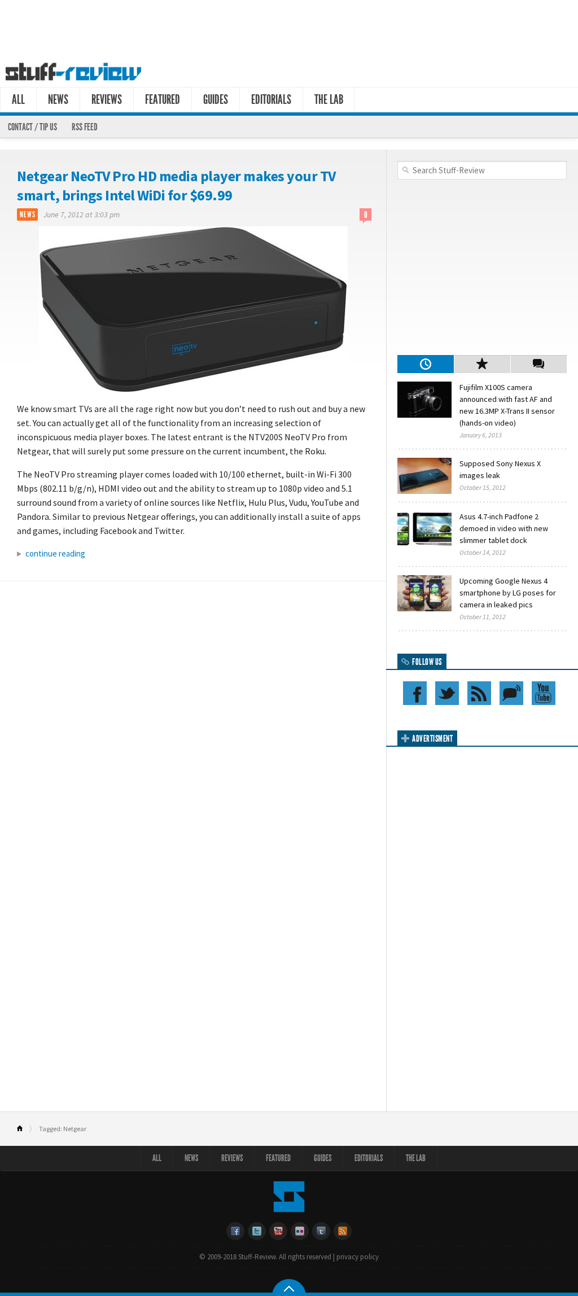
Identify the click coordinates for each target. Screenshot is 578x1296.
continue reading (55, 553)
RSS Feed (85, 127)
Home (24, 1129)
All (18, 99)
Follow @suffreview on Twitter (447, 693)
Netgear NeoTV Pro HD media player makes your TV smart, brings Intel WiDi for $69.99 (176, 185)
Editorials (271, 99)
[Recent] (425, 364)
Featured (162, 99)
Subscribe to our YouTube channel (543, 693)
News (58, 99)
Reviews (106, 99)
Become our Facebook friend (415, 693)
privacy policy (357, 1257)
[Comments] (538, 364)
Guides (215, 99)
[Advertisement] (289, 27)
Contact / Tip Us (32, 127)
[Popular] (482, 364)
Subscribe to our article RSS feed (479, 693)
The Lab (328, 99)
